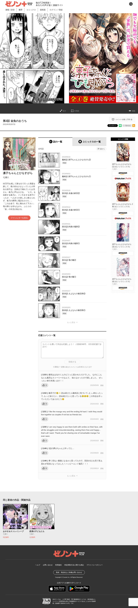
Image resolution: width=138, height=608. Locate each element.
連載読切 (10, 10)
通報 (102, 385)
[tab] (55, 141)
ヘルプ (37, 565)
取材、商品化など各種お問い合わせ (69, 572)
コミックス (31, 10)
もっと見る (71, 322)
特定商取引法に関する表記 (74, 565)
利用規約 (58, 565)
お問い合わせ (48, 565)
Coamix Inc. (66, 577)
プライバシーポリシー (95, 565)
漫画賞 (43, 10)
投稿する (72, 362)
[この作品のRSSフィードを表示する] (133, 125)
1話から (102, 149)
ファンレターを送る (19, 218)
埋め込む (128, 125)
